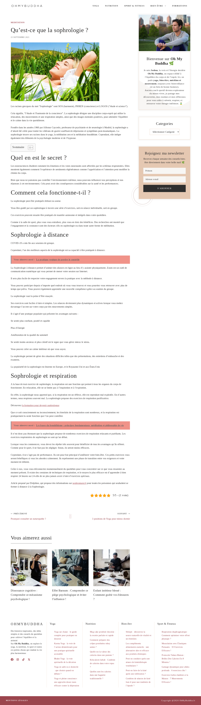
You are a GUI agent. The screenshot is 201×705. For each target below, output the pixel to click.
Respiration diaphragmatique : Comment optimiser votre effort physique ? (176, 635)
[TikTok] (23, 659)
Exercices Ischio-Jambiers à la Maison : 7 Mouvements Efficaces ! (175, 678)
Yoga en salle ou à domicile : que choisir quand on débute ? (66, 670)
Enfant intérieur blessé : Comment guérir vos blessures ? (111, 595)
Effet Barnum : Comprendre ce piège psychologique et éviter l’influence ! (70, 595)
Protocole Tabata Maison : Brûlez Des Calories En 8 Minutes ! (173, 658)
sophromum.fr (79, 483)
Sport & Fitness (134, 6)
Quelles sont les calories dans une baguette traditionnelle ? (100, 675)
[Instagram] (17, 659)
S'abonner (164, 188)
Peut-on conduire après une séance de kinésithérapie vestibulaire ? (138, 662)
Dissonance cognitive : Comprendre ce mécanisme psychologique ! (26, 595)
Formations (179, 6)
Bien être (157, 6)
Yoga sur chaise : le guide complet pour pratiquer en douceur (65, 635)
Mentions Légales (17, 700)
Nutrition (111, 6)
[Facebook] (12, 659)
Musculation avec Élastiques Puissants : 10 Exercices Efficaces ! (174, 647)
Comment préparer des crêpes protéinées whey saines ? (100, 643)
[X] (29, 659)
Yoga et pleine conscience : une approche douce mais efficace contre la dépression (66, 682)
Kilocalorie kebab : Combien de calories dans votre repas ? (102, 663)
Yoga (96, 6)
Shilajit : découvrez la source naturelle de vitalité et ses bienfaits (138, 635)
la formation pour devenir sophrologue (40, 405)
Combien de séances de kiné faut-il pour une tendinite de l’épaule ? (138, 682)
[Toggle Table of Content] (29, 147)
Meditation (18, 23)
